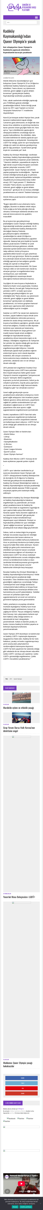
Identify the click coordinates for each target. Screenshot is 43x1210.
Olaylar (6, 704)
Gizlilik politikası (26, 1207)
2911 (11, 679)
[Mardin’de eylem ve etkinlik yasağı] (21, 702)
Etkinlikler (7, 893)
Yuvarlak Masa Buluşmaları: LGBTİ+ (19, 897)
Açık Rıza (12, 1113)
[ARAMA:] (21, 22)
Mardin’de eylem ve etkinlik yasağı (18, 708)
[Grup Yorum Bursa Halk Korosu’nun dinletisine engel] (21, 722)
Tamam (15, 1207)
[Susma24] (21, 7)
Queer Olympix (18, 679)
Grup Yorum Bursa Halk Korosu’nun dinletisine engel (19, 729)
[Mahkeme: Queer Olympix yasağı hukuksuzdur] (21, 1057)
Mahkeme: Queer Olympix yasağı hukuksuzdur (17, 1064)
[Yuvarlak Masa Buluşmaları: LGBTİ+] (21, 891)
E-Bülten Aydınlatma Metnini (17, 1111)
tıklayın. (21, 1109)
